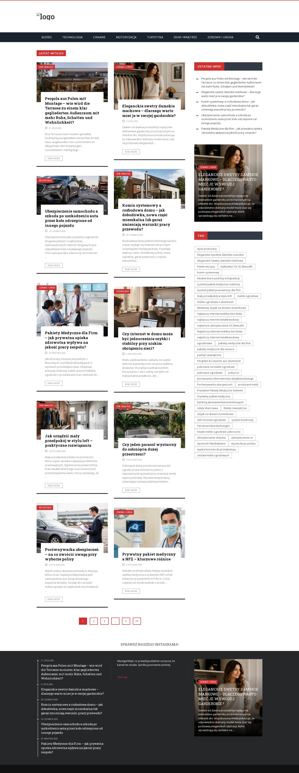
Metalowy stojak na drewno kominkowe (221, 308)
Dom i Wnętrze (185, 37)
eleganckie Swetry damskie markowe (220, 260)
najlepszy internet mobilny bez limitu (219, 314)
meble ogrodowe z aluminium (215, 302)
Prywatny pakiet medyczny (213, 396)
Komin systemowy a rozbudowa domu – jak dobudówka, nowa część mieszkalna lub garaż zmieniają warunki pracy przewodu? (146, 217)
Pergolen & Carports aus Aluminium (219, 361)
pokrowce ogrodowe (210, 372)
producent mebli (248, 384)
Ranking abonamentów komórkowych (220, 402)
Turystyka (155, 37)
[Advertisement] (188, 16)
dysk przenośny (207, 249)
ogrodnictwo (204, 343)
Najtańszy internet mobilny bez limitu (220, 331)
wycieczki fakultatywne (211, 443)
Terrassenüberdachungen (213, 426)
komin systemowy (208, 272)
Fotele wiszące (206, 266)
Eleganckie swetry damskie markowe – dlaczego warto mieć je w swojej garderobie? (149, 111)
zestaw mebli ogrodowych (213, 455)
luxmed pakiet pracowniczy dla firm (219, 290)
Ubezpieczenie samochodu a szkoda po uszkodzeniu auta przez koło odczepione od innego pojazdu (71, 218)
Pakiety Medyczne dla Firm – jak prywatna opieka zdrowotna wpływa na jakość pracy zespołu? (71, 339)
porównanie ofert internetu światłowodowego (225, 378)
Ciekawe (99, 37)
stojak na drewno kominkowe (215, 414)
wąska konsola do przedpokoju (216, 449)
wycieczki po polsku (243, 443)
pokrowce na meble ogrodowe (216, 367)
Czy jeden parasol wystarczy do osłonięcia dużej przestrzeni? (149, 449)
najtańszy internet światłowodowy (218, 337)
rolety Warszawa (207, 408)
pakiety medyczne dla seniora (215, 349)
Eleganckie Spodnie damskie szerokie (220, 255)
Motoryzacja (126, 37)
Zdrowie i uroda (220, 37)
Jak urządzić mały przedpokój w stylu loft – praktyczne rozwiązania (69, 440)
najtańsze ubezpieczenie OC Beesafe (220, 325)
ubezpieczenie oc (242, 437)
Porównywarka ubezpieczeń (214, 384)
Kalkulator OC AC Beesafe (237, 266)
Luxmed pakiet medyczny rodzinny (218, 284)
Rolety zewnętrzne (235, 408)
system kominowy (242, 420)
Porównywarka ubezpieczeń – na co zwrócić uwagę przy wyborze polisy (71, 554)
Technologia (72, 37)
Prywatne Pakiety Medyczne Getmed (220, 390)
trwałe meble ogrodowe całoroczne (219, 431)
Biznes (46, 37)
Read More (54, 158)
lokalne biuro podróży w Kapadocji (218, 278)
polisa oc (233, 372)
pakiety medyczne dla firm (234, 343)
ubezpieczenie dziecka (211, 437)
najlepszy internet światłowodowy (218, 319)
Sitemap (122, 677)
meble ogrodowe (247, 296)
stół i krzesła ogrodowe (211, 420)
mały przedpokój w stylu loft (214, 296)
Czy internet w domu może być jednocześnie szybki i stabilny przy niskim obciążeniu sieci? (147, 340)
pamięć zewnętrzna (209, 355)
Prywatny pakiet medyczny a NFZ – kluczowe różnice (149, 556)
